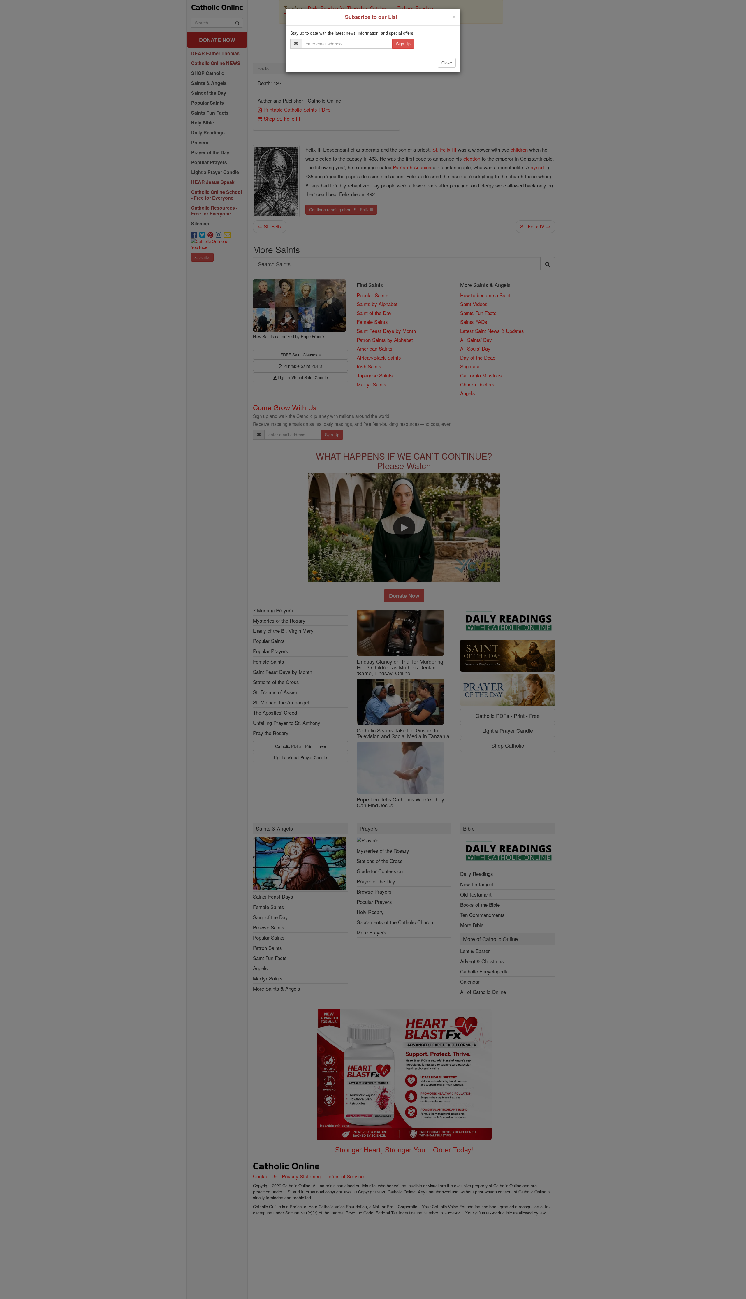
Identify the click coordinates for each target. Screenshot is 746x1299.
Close (446, 63)
